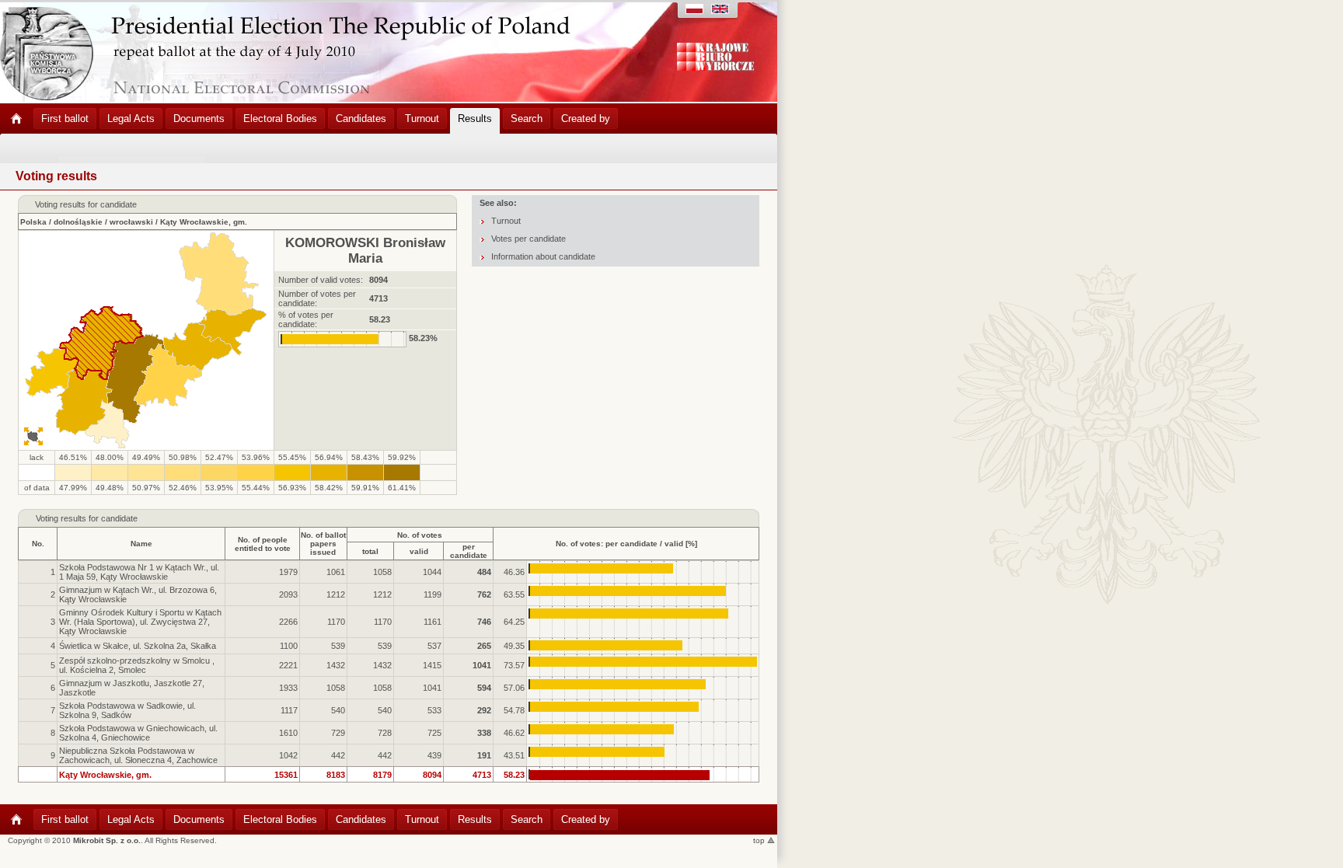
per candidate (468, 550)
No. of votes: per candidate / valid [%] (626, 543)
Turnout (506, 220)
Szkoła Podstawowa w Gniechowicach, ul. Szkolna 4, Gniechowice (138, 732)
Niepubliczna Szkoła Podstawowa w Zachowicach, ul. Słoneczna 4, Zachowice (138, 755)
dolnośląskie (78, 222)
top (760, 840)
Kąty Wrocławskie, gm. (203, 222)
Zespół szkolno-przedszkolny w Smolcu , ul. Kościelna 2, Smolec (137, 665)
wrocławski (131, 222)
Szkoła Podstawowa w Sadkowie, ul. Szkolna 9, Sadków (127, 710)
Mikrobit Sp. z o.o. (107, 840)
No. (38, 543)
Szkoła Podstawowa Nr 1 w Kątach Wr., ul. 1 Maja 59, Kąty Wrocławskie (139, 572)
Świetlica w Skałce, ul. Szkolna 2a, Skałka (137, 645)
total (370, 551)
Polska (33, 222)
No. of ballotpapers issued (323, 543)
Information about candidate (543, 256)
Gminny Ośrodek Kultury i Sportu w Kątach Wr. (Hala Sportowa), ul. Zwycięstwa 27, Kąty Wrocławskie (140, 622)
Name (141, 543)
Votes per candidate (528, 238)
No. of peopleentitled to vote (263, 544)
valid (419, 551)
